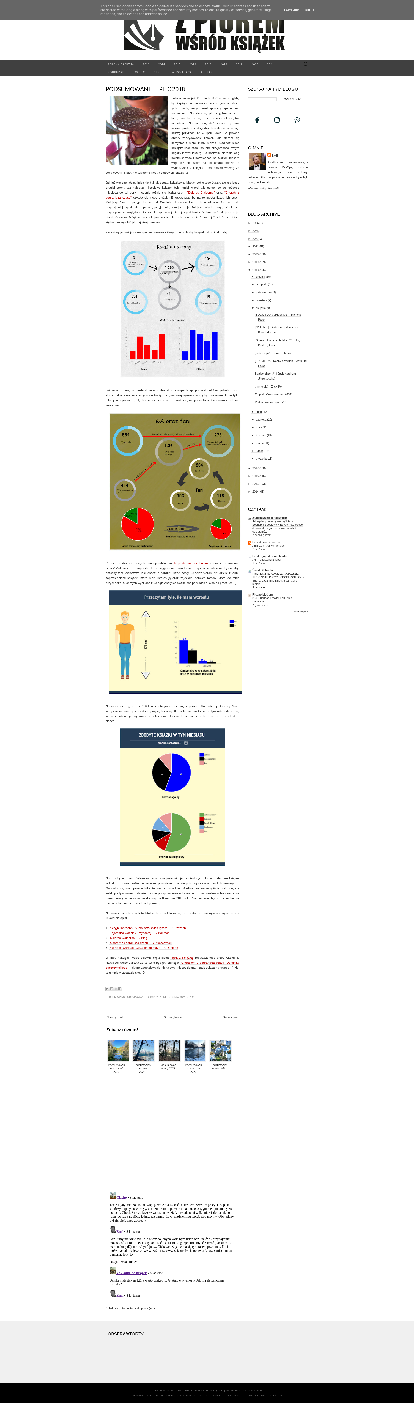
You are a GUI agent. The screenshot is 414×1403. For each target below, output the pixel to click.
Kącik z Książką (181, 957)
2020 (254, 64)
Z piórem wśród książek (202, 1390)
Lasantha (216, 1395)
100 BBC (139, 72)
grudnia (260, 276)
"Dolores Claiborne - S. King (128, 938)
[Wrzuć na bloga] (112, 989)
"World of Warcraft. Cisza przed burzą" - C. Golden (143, 947)
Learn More (291, 10)
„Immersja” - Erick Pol (268, 386)
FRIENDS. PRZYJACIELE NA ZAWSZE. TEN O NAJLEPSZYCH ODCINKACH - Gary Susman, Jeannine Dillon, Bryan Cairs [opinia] (278, 579)
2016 (192, 64)
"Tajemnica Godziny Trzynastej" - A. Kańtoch (139, 933)
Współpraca (182, 72)
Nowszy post (115, 1017)
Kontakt (208, 72)
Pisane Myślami (263, 594)
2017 (208, 64)
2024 (255, 223)
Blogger (255, 1390)
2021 (270, 64)
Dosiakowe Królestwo (266, 542)
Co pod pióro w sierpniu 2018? (273, 394)
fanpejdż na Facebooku (191, 563)
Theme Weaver (161, 1395)
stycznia (261, 458)
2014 (161, 64)
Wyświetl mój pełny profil (263, 188)
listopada (261, 284)
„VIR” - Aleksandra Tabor (266, 559)
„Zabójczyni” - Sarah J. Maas (273, 353)
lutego (259, 450)
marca (260, 443)
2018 (223, 64)
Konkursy (116, 72)
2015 (177, 64)
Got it (309, 10)
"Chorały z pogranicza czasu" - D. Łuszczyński (140, 942)
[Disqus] (172, 1132)
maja (259, 427)
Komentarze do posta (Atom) (139, 1308)
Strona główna (121, 64)
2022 (146, 64)
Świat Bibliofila (262, 570)
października (264, 292)
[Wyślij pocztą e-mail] (107, 989)
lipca (259, 411)
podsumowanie (136, 997)
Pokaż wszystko (300, 611)
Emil (164, 997)
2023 (255, 230)
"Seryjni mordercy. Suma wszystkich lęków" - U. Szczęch (147, 928)
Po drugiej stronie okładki (269, 556)
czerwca (261, 419)
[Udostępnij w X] (116, 989)
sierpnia (261, 308)
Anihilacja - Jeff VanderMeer (268, 545)
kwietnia (261, 435)
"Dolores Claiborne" (201, 192)
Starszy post (230, 1017)
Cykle (158, 72)
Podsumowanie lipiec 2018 (145, 89)
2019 (239, 64)
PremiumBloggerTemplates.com (255, 1395)
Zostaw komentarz (181, 997)
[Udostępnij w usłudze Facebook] (120, 989)
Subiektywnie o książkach (269, 517)
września (261, 300)
